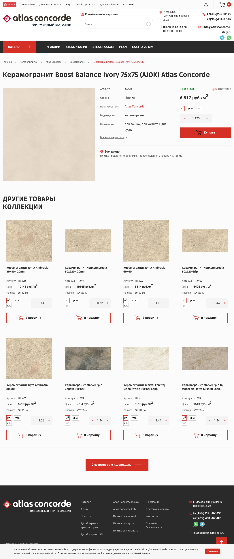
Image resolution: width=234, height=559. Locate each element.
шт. (199, 108)
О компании (153, 501)
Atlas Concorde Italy (124, 509)
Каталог (86, 501)
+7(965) (219, 19)
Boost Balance (77, 62)
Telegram (221, 38)
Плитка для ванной (124, 516)
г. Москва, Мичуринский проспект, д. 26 (177, 15)
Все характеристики (112, 137)
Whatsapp (228, 38)
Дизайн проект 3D (92, 534)
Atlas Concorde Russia (126, 501)
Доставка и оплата (157, 509)
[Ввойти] (206, 4)
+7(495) (219, 14)
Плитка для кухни (124, 523)
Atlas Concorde (53, 62)
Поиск (148, 24)
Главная (7, 62)
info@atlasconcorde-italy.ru (217, 29)
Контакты (152, 516)
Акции (84, 509)
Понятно (212, 551)
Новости (86, 516)
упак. (190, 108)
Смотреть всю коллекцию (111, 465)
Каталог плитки (28, 62)
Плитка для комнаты (126, 530)
